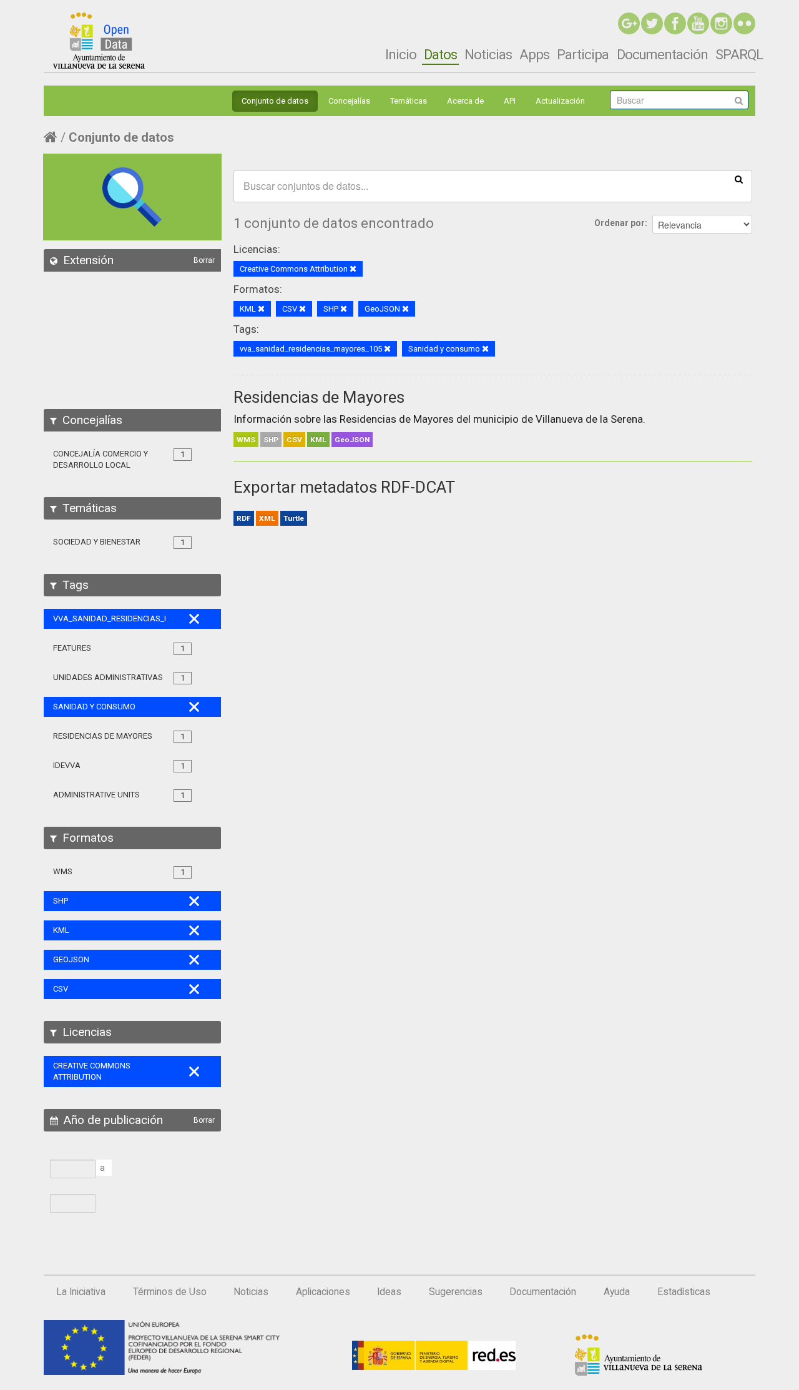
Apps (534, 54)
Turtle (293, 518)
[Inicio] (99, 40)
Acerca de (465, 101)
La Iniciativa (80, 1292)
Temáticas (408, 101)
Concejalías (349, 101)
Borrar (204, 260)
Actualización (560, 101)
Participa (583, 54)
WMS (246, 439)
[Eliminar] (353, 269)
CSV (294, 439)
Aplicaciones (323, 1292)
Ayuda (617, 1292)
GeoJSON (352, 439)
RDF (244, 518)
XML (267, 518)
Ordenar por (619, 223)
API (510, 101)
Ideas (389, 1292)
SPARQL (739, 54)
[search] (739, 178)
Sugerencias (456, 1292)
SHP (270, 439)
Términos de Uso (170, 1292)
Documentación (662, 54)
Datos (440, 54)
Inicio (400, 54)
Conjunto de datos (275, 101)
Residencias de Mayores (318, 397)
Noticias (488, 54)
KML (318, 439)
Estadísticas (683, 1292)
